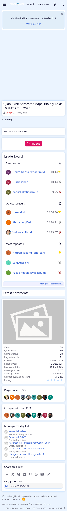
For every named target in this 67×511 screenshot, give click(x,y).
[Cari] (62, 4)
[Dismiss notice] (61, 14)
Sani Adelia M (20, 262)
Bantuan (6, 499)
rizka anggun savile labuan (29, 272)
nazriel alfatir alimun (25, 192)
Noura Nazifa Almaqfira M (28, 172)
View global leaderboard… (51, 283)
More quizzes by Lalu (17, 426)
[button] (3, 496)
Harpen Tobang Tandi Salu (28, 252)
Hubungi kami (13, 496)
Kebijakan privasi (49, 496)
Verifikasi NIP (33, 23)
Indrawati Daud (22, 232)
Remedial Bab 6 (17, 431)
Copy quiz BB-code (13, 481)
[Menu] (4, 4)
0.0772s (44, 508)
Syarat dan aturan (30, 496)
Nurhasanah (20, 182)
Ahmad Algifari (21, 222)
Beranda (16, 499)
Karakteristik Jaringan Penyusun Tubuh (29, 442)
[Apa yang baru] (54, 4)
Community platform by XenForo (27, 504)
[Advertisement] (33, 66)
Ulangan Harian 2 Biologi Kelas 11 (27, 448)
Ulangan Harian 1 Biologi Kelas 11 (27, 454)
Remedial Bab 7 (17, 437)
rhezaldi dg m (20, 212)
